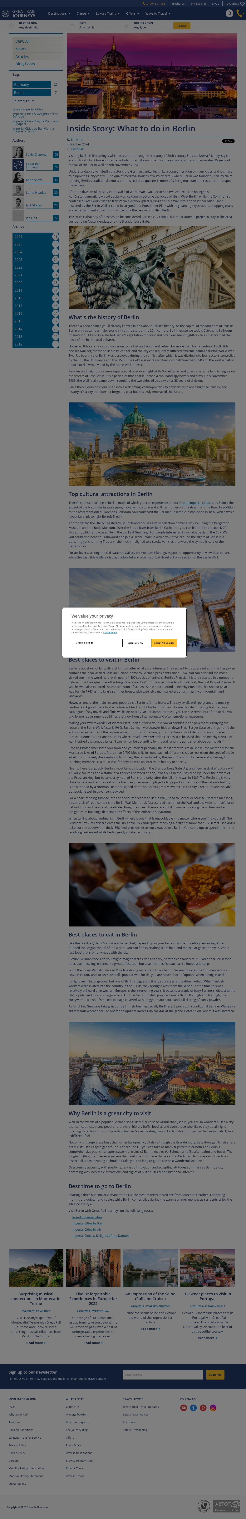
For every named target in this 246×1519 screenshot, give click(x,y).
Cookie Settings (84, 642)
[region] (124, 633)
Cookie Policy (110, 632)
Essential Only (135, 642)
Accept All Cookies (164, 642)
